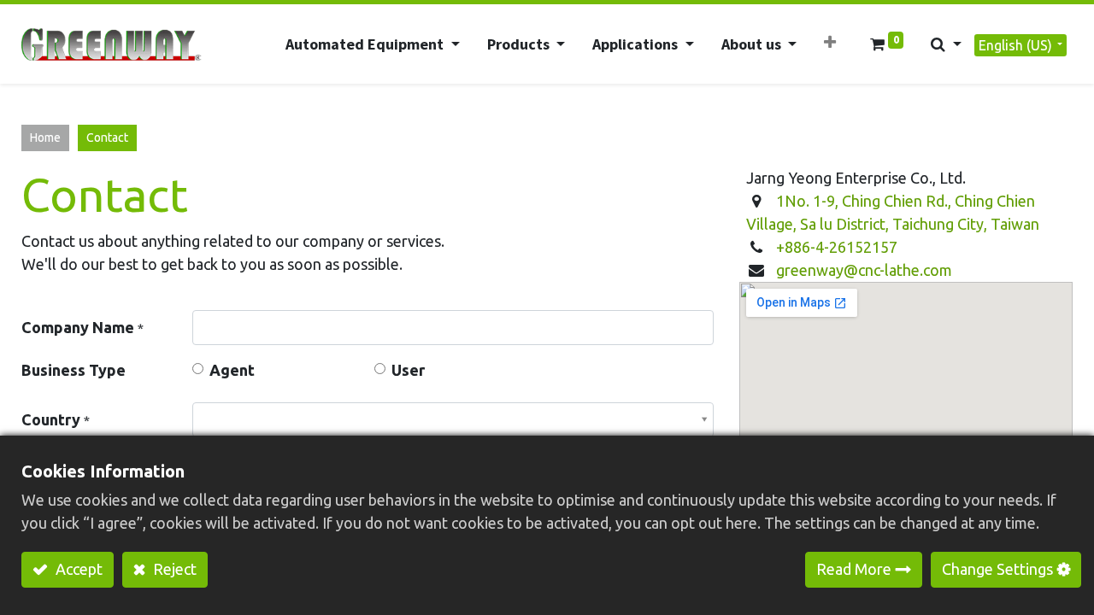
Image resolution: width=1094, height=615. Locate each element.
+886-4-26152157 (836, 246)
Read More (853, 568)
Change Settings (997, 568)
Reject (173, 568)
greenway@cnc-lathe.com (864, 269)
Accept (77, 568)
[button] (830, 42)
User (408, 369)
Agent (232, 369)
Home (45, 137)
